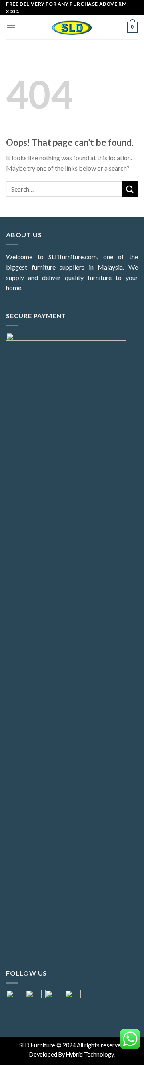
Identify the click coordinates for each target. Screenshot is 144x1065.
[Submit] (130, 189)
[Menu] (11, 27)
